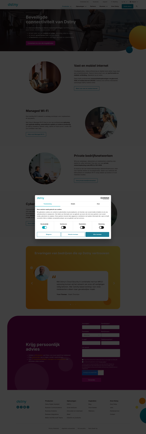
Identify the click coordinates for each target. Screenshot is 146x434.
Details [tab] (73, 204)
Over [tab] (98, 204)
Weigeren (49, 234)
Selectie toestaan (73, 234)
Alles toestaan (97, 234)
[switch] (63, 227)
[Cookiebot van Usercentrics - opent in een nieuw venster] (101, 198)
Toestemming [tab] (48, 204)
